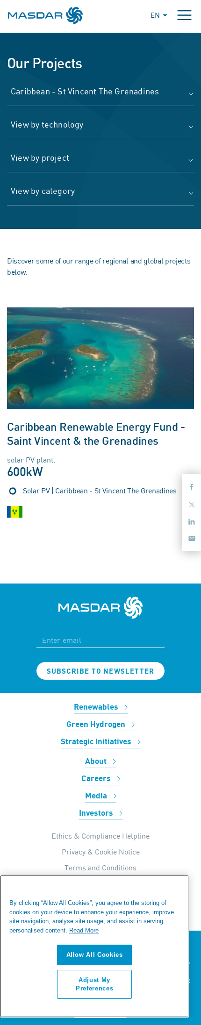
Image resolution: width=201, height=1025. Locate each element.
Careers (97, 779)
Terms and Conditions (100, 867)
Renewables (97, 707)
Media (97, 796)
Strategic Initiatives (97, 742)
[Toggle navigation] (184, 15)
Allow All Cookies (94, 954)
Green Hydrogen (96, 724)
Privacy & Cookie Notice (101, 851)
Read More (84, 930)
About (96, 761)
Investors (97, 813)
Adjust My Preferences (94, 984)
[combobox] (100, 96)
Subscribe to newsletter (101, 671)
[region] (94, 946)
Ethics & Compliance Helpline (100, 835)
